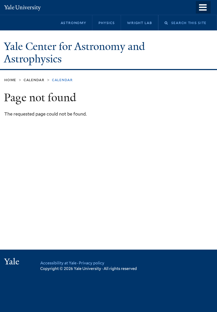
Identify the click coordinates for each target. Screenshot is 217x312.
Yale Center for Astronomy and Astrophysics (74, 53)
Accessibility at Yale (58, 263)
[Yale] (12, 262)
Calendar (34, 79)
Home (10, 79)
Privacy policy (91, 263)
